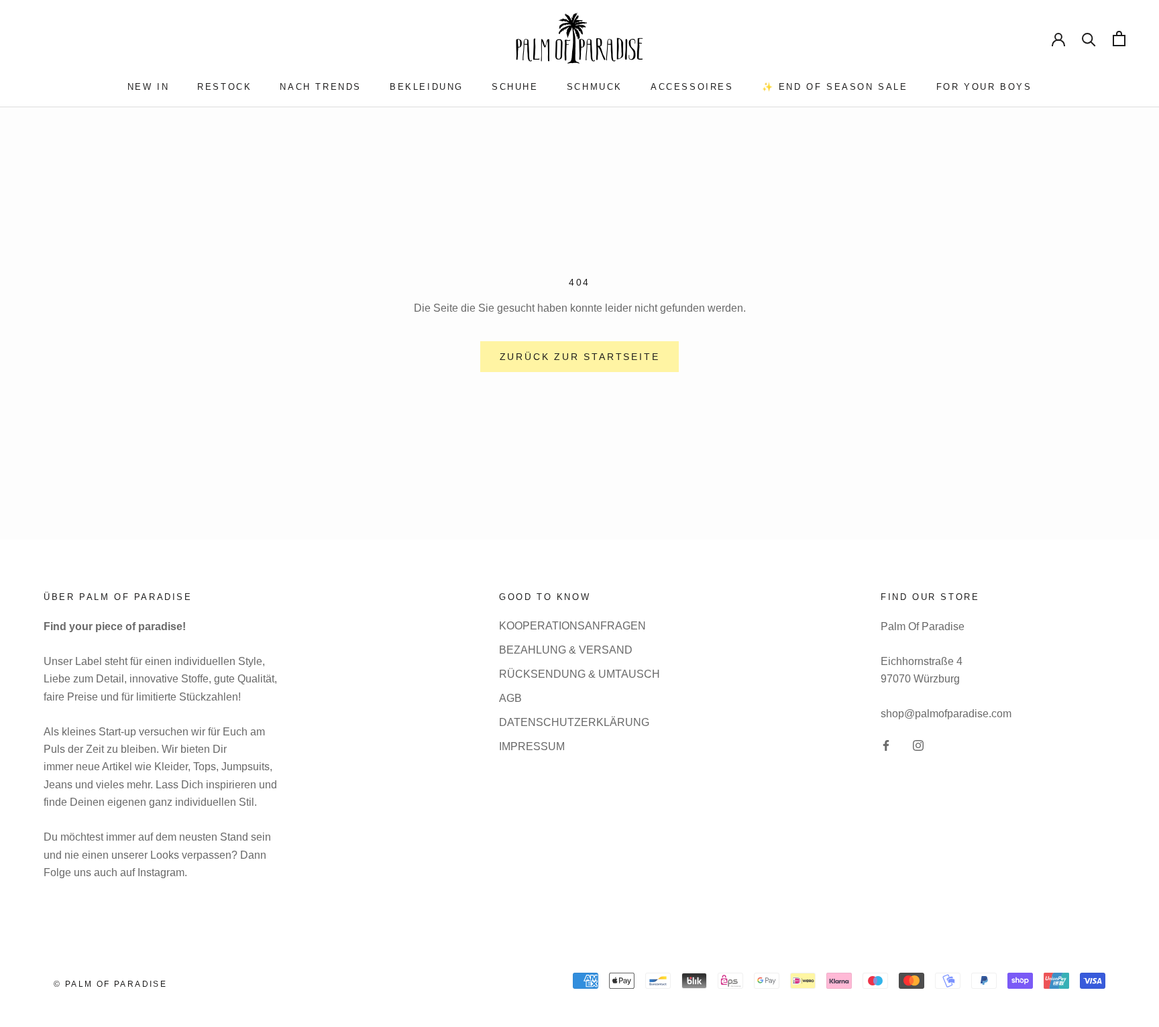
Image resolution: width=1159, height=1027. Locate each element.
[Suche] (1089, 39)
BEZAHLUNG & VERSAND (565, 650)
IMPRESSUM (532, 746)
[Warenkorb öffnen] (1119, 38)
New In (148, 87)
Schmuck (594, 87)
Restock (224, 87)
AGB (510, 698)
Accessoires (692, 87)
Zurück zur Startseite (580, 356)
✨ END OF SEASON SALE (835, 87)
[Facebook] (886, 745)
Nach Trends (321, 87)
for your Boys (984, 87)
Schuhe (515, 87)
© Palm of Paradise (110, 984)
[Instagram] (918, 745)
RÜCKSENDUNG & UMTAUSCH (579, 674)
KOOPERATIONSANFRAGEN (572, 625)
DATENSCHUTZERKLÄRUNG (574, 722)
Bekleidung (426, 87)
